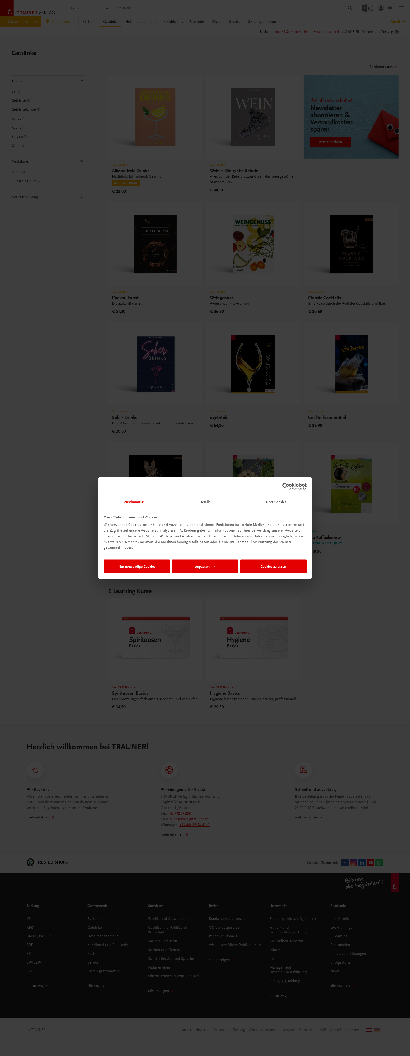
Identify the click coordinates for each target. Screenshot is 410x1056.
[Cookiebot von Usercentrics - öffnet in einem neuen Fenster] (286, 486)
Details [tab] (205, 502)
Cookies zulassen (273, 566)
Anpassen (202, 566)
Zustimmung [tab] (134, 502)
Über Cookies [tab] (276, 502)
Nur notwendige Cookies (136, 566)
